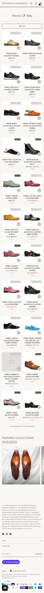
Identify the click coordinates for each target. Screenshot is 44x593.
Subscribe (38, 554)
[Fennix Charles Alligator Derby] (11, 253)
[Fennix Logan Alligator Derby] (11, 400)
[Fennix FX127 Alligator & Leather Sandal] (11, 147)
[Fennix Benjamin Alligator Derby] (32, 400)
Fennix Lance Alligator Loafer (32, 54)
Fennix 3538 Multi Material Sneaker (12, 88)
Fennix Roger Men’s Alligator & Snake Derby (32, 89)
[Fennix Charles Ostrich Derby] (11, 183)
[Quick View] (18, 154)
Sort (23, 26)
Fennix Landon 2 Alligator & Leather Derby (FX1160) (32, 232)
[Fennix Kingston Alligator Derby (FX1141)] (11, 217)
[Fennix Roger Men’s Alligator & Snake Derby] (32, 75)
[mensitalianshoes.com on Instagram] (7, 534)
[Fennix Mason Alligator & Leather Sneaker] (32, 289)
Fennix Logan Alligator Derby (11, 414)
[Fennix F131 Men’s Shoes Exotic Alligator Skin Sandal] (32, 111)
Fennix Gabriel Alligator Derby (32, 375)
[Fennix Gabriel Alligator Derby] (32, 362)
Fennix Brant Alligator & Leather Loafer (11, 126)
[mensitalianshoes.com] (15, 3)
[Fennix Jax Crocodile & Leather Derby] (32, 183)
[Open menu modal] (36, 3)
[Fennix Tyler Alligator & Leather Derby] (11, 289)
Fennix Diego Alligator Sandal (11, 54)
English (4, 571)
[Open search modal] (31, 3)
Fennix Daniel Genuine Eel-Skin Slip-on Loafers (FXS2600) (32, 340)
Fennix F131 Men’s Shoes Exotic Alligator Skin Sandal (32, 126)
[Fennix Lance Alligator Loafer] (32, 41)
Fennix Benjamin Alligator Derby (32, 414)
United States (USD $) (19, 571)
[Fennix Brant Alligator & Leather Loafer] (11, 111)
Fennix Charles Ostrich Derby (12, 197)
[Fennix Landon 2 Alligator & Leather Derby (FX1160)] (32, 217)
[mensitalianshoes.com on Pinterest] (10, 534)
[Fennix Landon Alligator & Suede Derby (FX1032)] (11, 325)
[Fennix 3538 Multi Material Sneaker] (11, 75)
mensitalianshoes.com (21, 574)
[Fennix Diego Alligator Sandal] (11, 41)
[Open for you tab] (5, 588)
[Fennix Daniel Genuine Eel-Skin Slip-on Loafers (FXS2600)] (32, 325)
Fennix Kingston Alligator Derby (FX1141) (11, 232)
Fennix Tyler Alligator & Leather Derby (11, 303)
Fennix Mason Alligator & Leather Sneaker (32, 304)
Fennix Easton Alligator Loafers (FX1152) (32, 268)
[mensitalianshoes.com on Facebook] (3, 534)
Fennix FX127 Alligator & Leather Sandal (11, 161)
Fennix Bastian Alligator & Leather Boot (32, 162)
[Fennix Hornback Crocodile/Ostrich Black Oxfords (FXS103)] (11, 362)
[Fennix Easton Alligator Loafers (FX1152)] (32, 253)
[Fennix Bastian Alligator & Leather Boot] (32, 147)
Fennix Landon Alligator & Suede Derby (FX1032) (11, 340)
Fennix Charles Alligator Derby (11, 267)
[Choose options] (18, 48)
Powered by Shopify (8, 578)
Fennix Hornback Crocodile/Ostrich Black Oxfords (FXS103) (11, 377)
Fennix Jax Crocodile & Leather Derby (32, 197)
